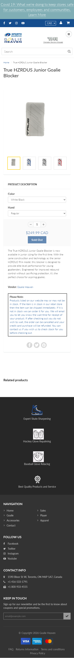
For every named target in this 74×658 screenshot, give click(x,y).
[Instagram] (16, 23)
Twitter (11, 548)
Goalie (10, 515)
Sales (43, 510)
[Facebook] (4, 23)
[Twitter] (10, 23)
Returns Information (27, 649)
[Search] (69, 51)
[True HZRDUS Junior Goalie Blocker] (37, 124)
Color (11, 193)
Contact (11, 525)
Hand (11, 207)
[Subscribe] (67, 616)
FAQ (10, 649)
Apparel (44, 520)
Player (43, 515)
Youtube (12, 558)
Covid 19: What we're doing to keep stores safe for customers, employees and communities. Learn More (37, 9)
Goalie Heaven (25, 286)
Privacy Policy (37, 653)
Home (6, 62)
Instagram (13, 553)
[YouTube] (23, 23)
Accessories (13, 520)
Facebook (12, 543)
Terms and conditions (53, 649)
